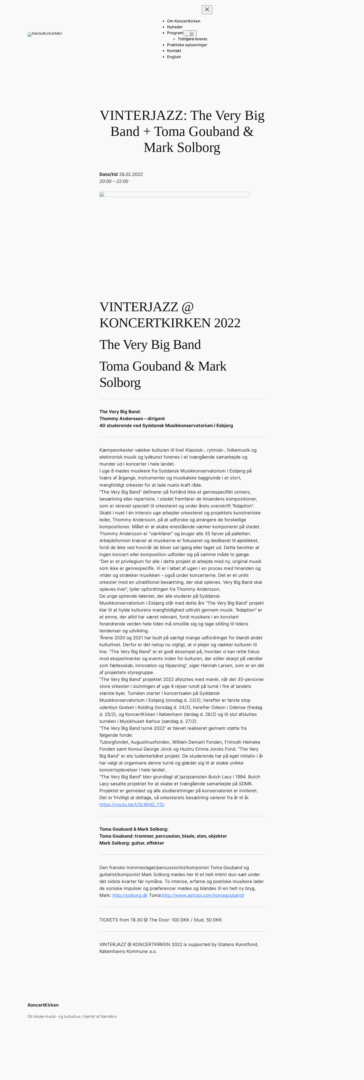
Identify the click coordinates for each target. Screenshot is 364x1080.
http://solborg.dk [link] (130, 895)
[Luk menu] (207, 9)
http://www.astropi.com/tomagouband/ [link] (203, 895)
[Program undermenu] (187, 33)
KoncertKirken (43, 1005)
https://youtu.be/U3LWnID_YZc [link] (131, 804)
